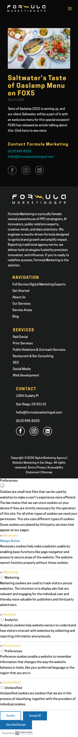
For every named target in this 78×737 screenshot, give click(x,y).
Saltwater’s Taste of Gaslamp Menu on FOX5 (37, 86)
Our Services (21, 303)
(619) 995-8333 (19, 151)
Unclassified (11, 682)
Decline (10, 716)
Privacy (41, 467)
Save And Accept (16, 725)
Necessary (10, 535)
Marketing (10, 572)
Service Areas (22, 310)
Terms (31, 467)
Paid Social (20, 337)
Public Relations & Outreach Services (39, 350)
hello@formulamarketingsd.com (31, 157)
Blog (15, 316)
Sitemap (47, 472)
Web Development (26, 375)
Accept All (35, 716)
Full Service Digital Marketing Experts (39, 284)
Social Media (22, 369)
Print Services (23, 343)
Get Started (20, 291)
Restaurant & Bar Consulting (33, 356)
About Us (18, 297)
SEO (16, 362)
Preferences (12, 646)
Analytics (9, 614)
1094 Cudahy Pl (27, 396)
